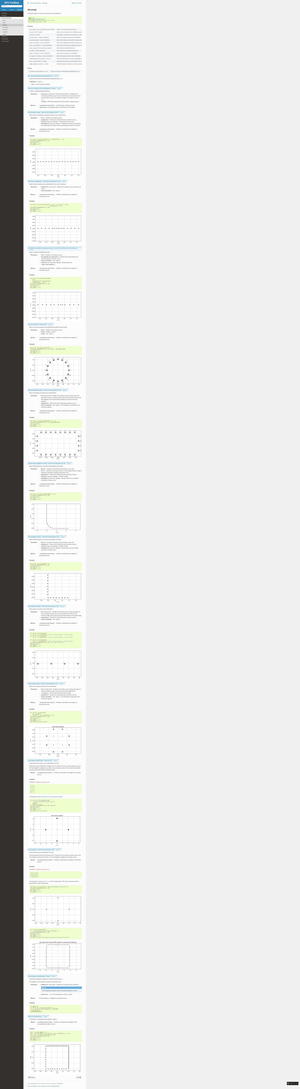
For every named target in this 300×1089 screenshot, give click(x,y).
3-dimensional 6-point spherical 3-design (51, 796)
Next (78, 1077)
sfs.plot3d (5, 32)
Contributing (5, 38)
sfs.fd (4, 20)
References (4, 36)
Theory (4, 9)
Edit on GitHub (77, 3)
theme (43, 1086)
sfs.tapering (5, 27)
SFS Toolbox (11, 2)
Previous (32, 1077)
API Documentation (6, 18)
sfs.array (5, 25)
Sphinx (35, 1086)
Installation (4, 13)
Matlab (12, 9)
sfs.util (4, 34)
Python (19, 9)
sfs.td (4, 22)
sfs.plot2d (5, 29)
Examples (4, 15)
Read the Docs (56, 1086)
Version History (5, 41)
